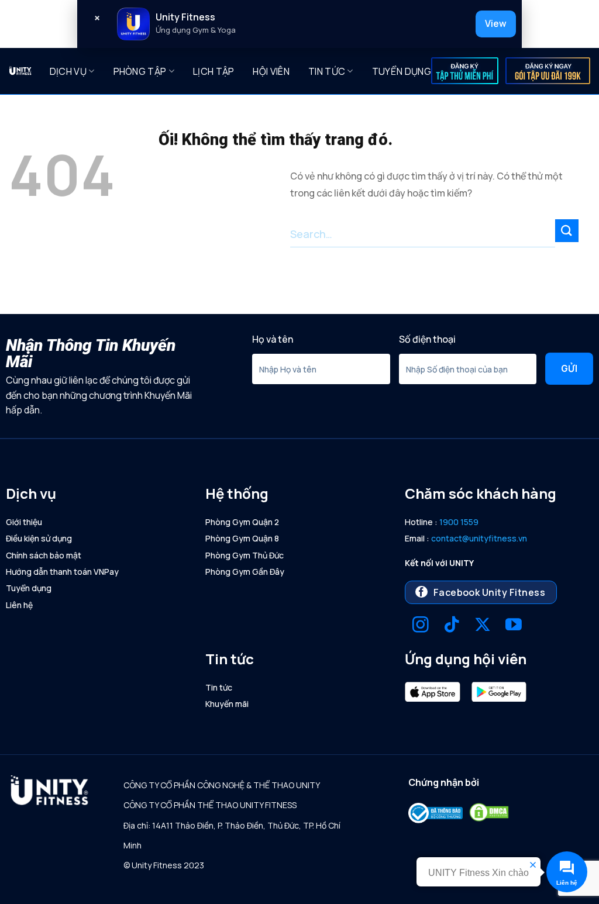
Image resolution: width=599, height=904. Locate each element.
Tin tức (326, 71)
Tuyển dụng (401, 71)
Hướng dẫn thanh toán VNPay (62, 571)
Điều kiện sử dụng (39, 538)
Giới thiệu (24, 521)
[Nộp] (567, 230)
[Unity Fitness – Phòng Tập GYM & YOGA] (20, 70)
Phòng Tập (140, 71)
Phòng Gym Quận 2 (242, 521)
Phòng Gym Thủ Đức (244, 555)
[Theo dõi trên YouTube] (513, 626)
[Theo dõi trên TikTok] (451, 626)
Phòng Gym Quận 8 (242, 538)
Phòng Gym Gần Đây (244, 571)
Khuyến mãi (227, 703)
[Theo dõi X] (482, 626)
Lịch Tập (214, 71)
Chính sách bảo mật (43, 555)
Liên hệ (19, 604)
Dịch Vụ (68, 71)
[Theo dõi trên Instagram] (420, 626)
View (496, 23)
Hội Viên (271, 71)
